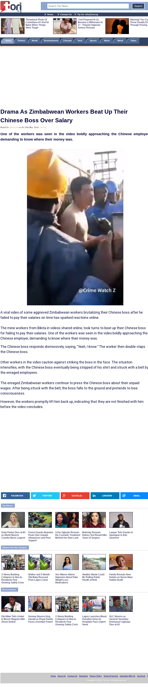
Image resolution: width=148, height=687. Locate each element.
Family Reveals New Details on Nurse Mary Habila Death (121, 577)
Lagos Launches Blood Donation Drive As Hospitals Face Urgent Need (94, 620)
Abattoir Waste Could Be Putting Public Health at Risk (93, 577)
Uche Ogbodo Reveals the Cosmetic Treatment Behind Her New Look (67, 535)
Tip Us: (87, 14)
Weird (120, 40)
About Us (61, 676)
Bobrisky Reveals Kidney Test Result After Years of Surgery (94, 535)
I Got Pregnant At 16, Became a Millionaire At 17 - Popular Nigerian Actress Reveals (90, 23)
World (35, 40)
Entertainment (51, 40)
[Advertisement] (74, 75)
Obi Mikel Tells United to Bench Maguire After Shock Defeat (13, 619)
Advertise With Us (127, 676)
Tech (80, 40)
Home (50, 14)
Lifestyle (67, 40)
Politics (22, 40)
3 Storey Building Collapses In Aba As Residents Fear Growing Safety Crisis (12, 578)
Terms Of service (110, 676)
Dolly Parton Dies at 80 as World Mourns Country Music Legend (13, 535)
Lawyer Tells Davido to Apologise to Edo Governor (121, 535)
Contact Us (66, 14)
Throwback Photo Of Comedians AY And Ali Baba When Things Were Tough (37, 23)
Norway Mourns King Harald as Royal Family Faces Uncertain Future (40, 619)
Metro (107, 40)
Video (133, 40)
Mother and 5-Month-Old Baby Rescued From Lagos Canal (39, 577)
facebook (141, 676)
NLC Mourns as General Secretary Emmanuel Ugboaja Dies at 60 (119, 620)
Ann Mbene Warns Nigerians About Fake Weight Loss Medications (66, 578)
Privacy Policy (96, 676)
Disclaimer (83, 676)
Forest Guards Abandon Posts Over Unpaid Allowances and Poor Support (40, 536)
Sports (93, 40)
